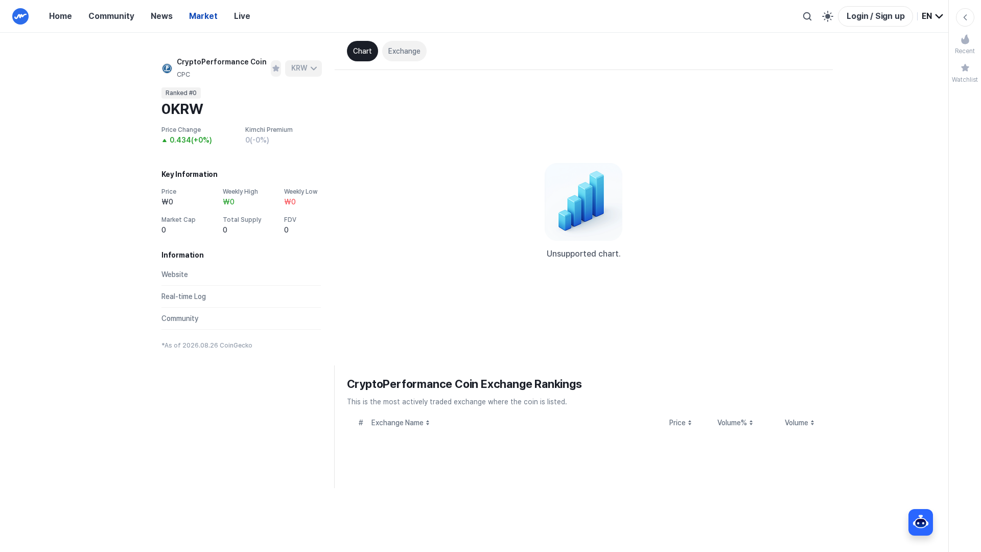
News (162, 16)
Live (242, 16)
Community (111, 16)
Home (60, 16)
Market (203, 16)
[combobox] (933, 16)
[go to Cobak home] (20, 16)
